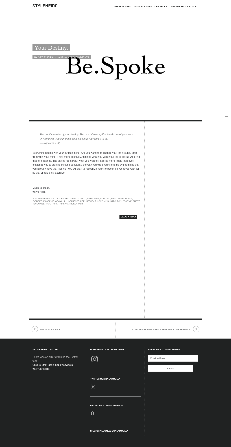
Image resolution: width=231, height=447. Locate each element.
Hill (65, 201)
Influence (73, 201)
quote (136, 201)
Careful (81, 198)
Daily (114, 198)
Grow (58, 201)
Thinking (63, 203)
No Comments (80, 57)
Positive (127, 201)
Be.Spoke (161, 6)
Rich (47, 203)
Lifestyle (91, 201)
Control (105, 198)
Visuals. (192, 6)
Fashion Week (122, 6)
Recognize (38, 203)
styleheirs (45, 57)
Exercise (37, 201)
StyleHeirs (45, 5)
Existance (48, 201)
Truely (73, 203)
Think (54, 203)
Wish (80, 203)
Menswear (177, 6)
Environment (125, 198)
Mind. (106, 201)
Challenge (93, 198)
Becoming (70, 198)
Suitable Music (143, 6)
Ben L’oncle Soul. (50, 329)
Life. (82, 201)
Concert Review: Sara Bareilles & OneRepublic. (161, 329)
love (100, 201)
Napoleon (115, 201)
